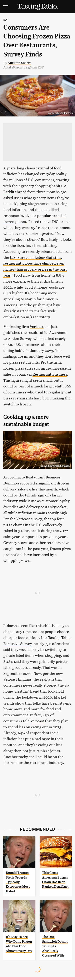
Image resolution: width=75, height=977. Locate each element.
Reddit (8, 191)
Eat (6, 19)
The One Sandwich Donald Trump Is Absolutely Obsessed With (55, 946)
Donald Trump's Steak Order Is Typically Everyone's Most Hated (18, 882)
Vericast (37, 326)
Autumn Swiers (19, 62)
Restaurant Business (49, 374)
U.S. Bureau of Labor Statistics (35, 257)
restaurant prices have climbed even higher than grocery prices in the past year (35, 269)
